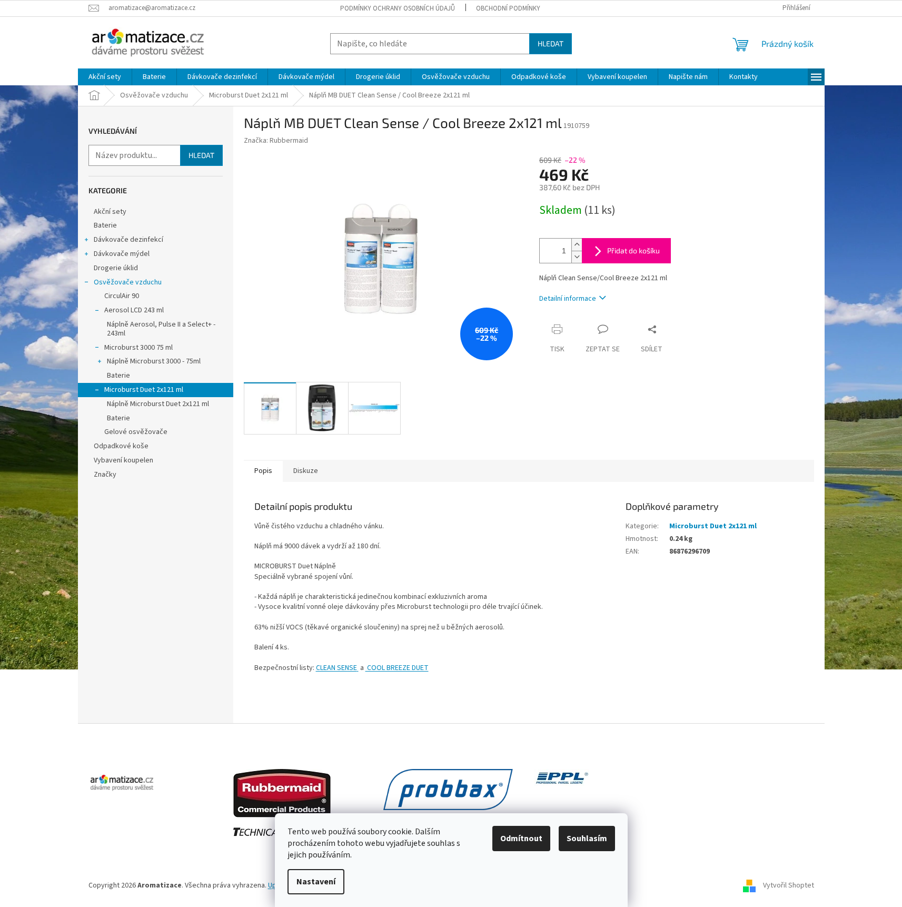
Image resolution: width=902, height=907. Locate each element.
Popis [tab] (263, 471)
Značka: (276, 140)
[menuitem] (105, 76)
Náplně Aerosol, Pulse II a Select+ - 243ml (161, 329)
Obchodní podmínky (508, 8)
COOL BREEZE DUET (397, 668)
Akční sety (110, 211)
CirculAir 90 (121, 296)
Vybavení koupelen (123, 460)
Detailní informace (567, 298)
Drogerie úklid (116, 268)
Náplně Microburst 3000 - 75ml (154, 361)
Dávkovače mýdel (122, 254)
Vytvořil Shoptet (788, 885)
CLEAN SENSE (336, 668)
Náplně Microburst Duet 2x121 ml (158, 404)
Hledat (550, 43)
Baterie (105, 225)
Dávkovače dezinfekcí (128, 239)
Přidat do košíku (633, 250)
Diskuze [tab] (305, 471)
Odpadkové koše (121, 446)
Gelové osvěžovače (135, 432)
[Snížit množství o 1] (576, 257)
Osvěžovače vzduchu (128, 282)
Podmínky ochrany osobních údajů (397, 8)
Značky (105, 474)
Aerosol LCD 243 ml (134, 310)
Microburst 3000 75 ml (138, 347)
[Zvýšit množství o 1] (576, 245)
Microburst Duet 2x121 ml (143, 390)
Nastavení (315, 882)
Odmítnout (521, 838)
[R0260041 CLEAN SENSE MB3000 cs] (358, 668)
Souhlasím (587, 838)
